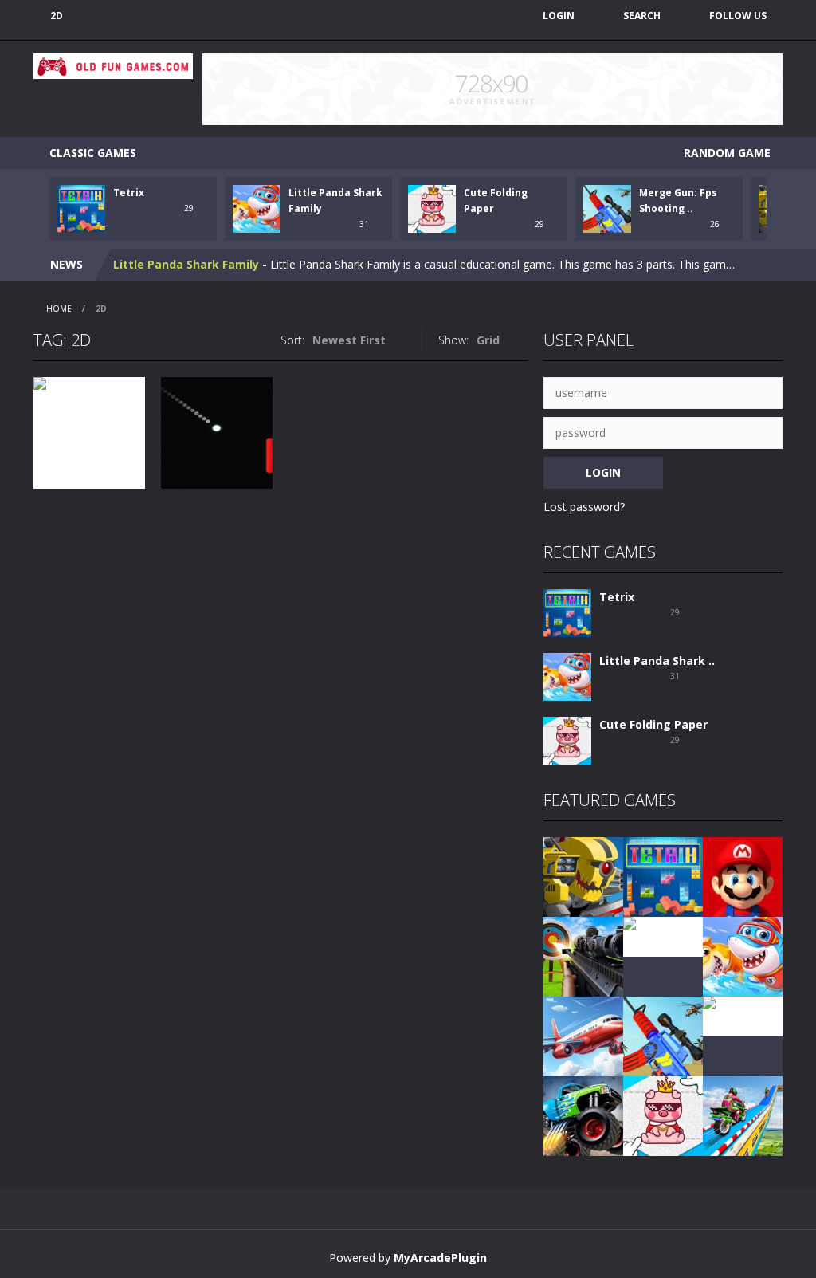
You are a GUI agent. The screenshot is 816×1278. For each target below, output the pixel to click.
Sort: (292, 340)
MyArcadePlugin (440, 1257)
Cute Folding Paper (167, 267)
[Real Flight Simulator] (583, 1035)
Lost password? (584, 506)
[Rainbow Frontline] (663, 935)
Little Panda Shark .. (657, 660)
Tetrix (128, 192)
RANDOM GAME (726, 152)
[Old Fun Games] (113, 65)
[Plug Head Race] (743, 1015)
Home (59, 308)
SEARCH (642, 15)
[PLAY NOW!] (81, 207)
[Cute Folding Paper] (567, 739)
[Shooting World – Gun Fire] (583, 955)
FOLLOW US (738, 15)
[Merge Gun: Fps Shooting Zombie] (663, 1035)
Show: (453, 340)
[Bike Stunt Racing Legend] (743, 1115)
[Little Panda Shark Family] (567, 675)
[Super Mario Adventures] (743, 875)
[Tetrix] (567, 611)
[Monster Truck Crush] (583, 1115)
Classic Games (92, 152)
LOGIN (559, 15)
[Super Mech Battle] (583, 875)
